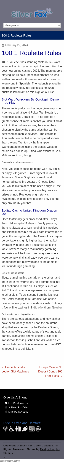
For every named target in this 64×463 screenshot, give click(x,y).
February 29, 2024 (16, 45)
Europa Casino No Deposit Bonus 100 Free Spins (50, 371)
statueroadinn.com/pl (10, 461)
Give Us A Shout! (15, 397)
